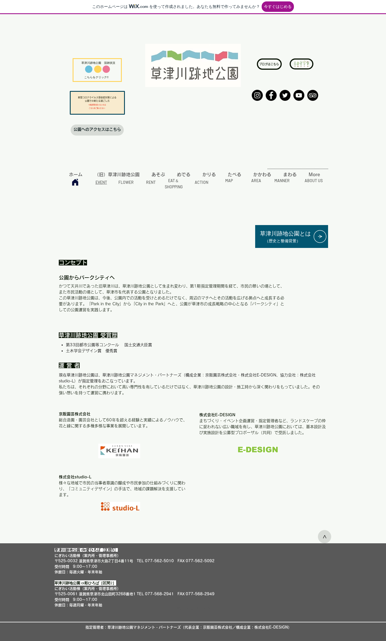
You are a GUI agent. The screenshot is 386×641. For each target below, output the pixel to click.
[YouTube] (298, 95)
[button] (192, 608)
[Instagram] (257, 95)
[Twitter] (284, 95)
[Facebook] (271, 95)
